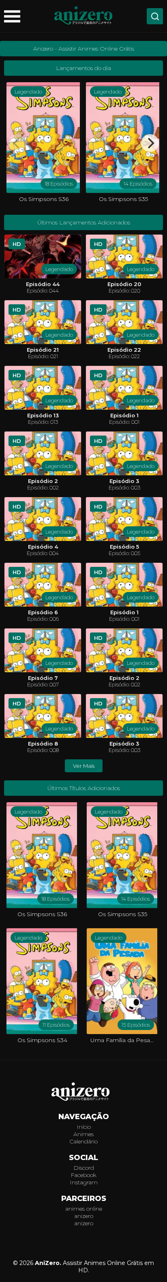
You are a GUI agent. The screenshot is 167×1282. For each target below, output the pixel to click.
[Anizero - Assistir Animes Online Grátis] (83, 1092)
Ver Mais (83, 766)
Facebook (83, 1175)
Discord (83, 1167)
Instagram (84, 1182)
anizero (83, 1216)
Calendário (83, 1141)
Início (84, 1126)
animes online (83, 1208)
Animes (83, 1134)
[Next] (150, 143)
